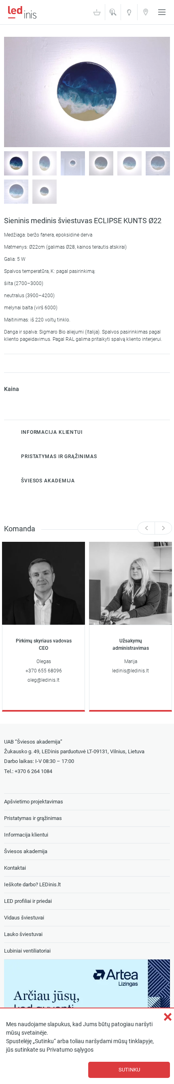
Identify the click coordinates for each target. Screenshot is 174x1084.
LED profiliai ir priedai (28, 901)
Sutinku (129, 1070)
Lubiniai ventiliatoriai (27, 951)
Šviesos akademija (129, 14)
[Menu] (162, 12)
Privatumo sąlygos (70, 1049)
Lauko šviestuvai (23, 934)
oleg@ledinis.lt (43, 680)
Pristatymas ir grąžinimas (33, 818)
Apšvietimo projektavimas (33, 802)
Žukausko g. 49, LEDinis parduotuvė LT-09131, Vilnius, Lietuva (74, 751)
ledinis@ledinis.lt (130, 671)
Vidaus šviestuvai (24, 918)
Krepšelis (97, 12)
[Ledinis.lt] (22, 12)
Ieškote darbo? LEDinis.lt (32, 884)
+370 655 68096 (43, 671)
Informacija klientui (26, 835)
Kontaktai (146, 12)
